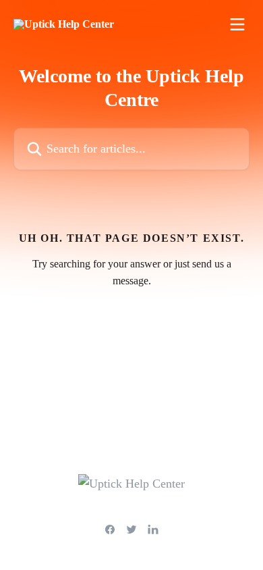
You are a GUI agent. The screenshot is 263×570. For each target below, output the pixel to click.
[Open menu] (237, 24)
